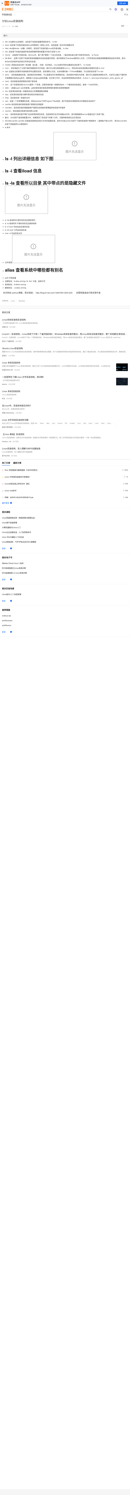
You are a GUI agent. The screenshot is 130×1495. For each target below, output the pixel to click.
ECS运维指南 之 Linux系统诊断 (14, 573)
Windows (22, 301)
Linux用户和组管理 (9, 522)
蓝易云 (4, 355)
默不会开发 (6, 456)
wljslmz (4, 384)
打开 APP (122, 3)
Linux (13, 301)
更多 (4, 548)
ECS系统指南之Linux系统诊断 (14, 568)
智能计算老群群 (7, 427)
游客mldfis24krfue (8, 413)
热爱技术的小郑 (7, 370)
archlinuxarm (7, 620)
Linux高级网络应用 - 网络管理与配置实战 (18, 517)
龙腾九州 (5, 327)
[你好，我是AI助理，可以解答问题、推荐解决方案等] (115, 9)
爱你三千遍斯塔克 (8, 341)
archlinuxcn (6, 625)
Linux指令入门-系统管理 (11, 594)
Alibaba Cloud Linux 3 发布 (13, 563)
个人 (126, 14)
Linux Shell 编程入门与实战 (13, 537)
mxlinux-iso (6, 615)
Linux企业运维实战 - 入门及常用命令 (16, 532)
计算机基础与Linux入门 (11, 527)
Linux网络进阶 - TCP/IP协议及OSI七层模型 (19, 542)
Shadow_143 (6, 441)
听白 (3, 398)
